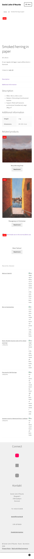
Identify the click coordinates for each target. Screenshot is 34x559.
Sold (10, 70)
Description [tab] (5, 79)
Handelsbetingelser (17, 532)
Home (5, 12)
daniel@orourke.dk (17, 516)
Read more (17, 169)
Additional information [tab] (9, 84)
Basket (26, 554)
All (9, 12)
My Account (5, 556)
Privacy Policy (6, 548)
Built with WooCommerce (20, 548)
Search (17, 556)
